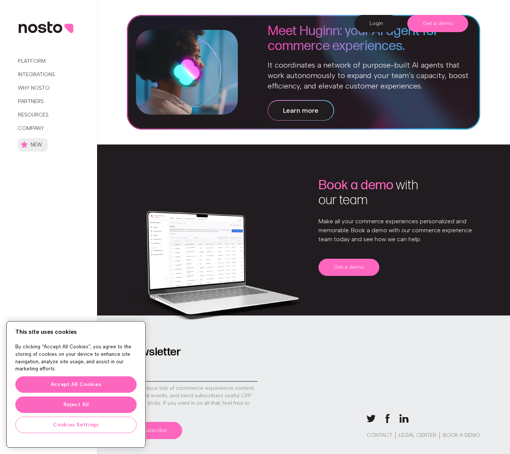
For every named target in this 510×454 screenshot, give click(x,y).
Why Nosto (34, 88)
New (36, 145)
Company (31, 128)
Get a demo (438, 23)
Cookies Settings (76, 424)
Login (376, 23)
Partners (31, 101)
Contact (379, 435)
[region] (76, 384)
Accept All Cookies (76, 384)
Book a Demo (461, 435)
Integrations (36, 74)
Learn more (300, 110)
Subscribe (154, 430)
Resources (33, 115)
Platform (32, 61)
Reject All (76, 404)
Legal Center (417, 435)
